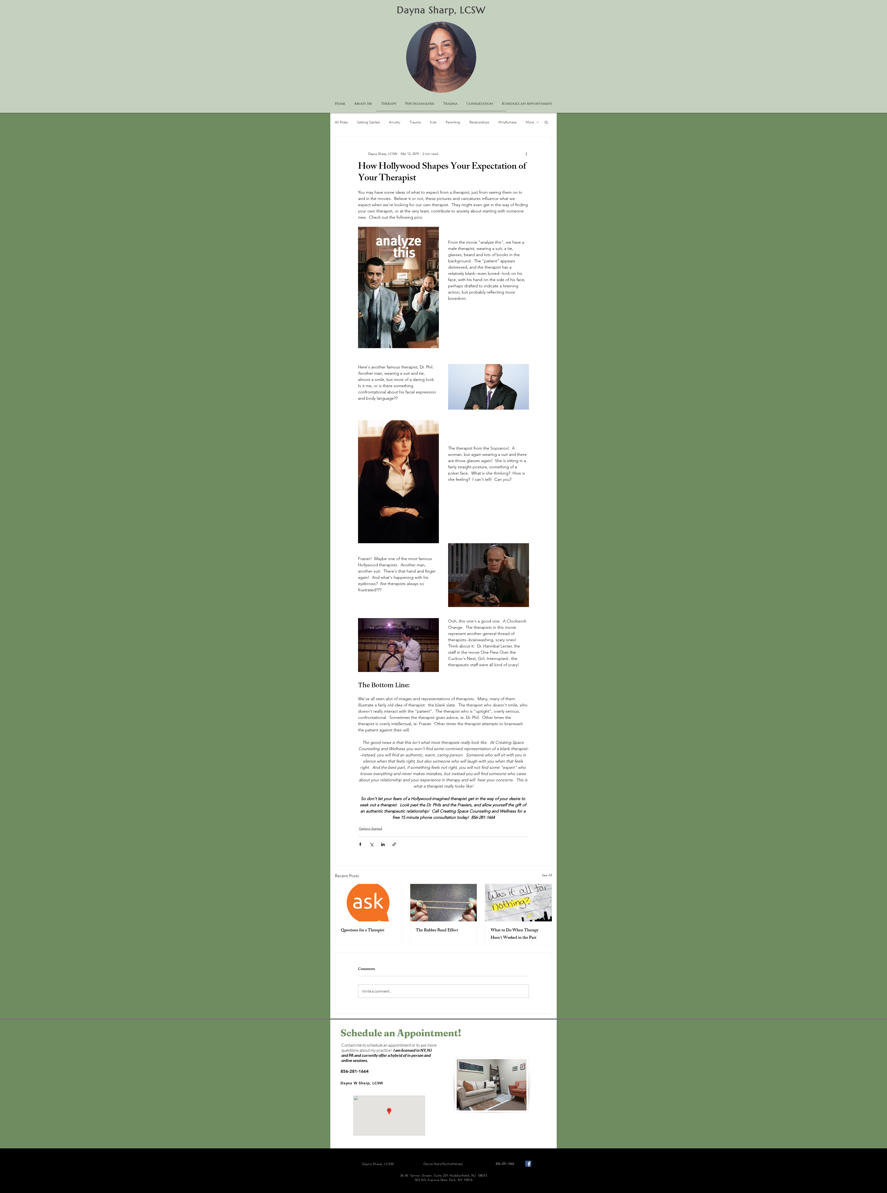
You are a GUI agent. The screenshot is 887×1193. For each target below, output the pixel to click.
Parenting (453, 122)
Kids (433, 122)
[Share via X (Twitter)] (371, 844)
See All (547, 875)
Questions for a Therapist (362, 930)
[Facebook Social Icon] (528, 1164)
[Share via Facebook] (360, 844)
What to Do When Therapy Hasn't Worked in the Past (514, 934)
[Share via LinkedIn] (383, 844)
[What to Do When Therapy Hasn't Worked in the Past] (518, 902)
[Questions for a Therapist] (368, 902)
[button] (546, 122)
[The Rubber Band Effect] (443, 902)
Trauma (415, 122)
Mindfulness (507, 122)
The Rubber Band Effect (437, 930)
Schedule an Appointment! (400, 1033)
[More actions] (526, 153)
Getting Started (368, 122)
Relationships (479, 122)
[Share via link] (394, 844)
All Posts (341, 122)
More (530, 122)
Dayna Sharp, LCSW (441, 10)
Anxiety (394, 122)
